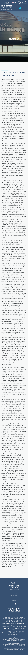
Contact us (14, 600)
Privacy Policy (14, 595)
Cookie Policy (14, 593)
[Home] (14, 586)
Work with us (14, 598)
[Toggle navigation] (25, 8)
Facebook (13, 604)
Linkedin (15, 604)
